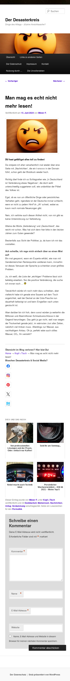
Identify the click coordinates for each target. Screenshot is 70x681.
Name (16, 593)
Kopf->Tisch (21, 353)
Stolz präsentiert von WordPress (44, 674)
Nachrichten (56, 502)
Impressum (32, 63)
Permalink (17, 508)
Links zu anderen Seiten (31, 57)
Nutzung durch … (14, 70)
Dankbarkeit (31, 502)
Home (8, 353)
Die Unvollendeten (36, 70)
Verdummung (18, 505)
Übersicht (10, 57)
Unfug (8, 505)
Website (15, 627)
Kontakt (45, 63)
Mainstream (43, 502)
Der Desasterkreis (22, 19)
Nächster (59, 80)
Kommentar (18, 551)
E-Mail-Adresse (20, 610)
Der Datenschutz (14, 63)
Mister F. (42, 112)
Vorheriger (11, 80)
